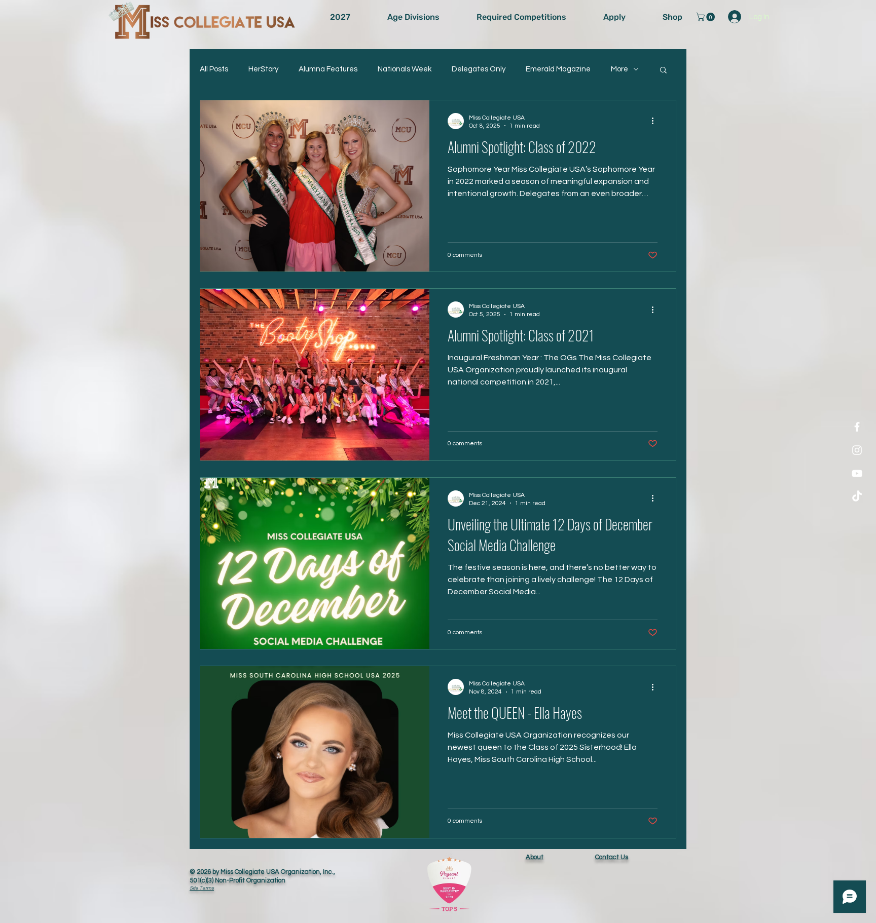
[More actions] (656, 121)
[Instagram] (857, 450)
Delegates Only (478, 69)
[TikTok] (857, 496)
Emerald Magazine (558, 69)
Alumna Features (328, 69)
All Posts (214, 69)
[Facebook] (857, 426)
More (619, 69)
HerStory (263, 69)
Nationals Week (404, 69)
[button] (706, 17)
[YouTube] (857, 473)
